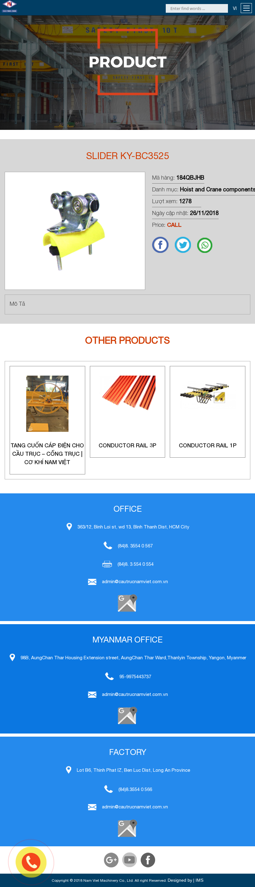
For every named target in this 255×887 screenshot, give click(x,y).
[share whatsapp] (208, 251)
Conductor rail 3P (127, 445)
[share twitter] (186, 251)
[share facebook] (163, 251)
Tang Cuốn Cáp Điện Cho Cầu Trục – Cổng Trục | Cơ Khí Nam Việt (47, 453)
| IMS (198, 880)
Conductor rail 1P (208, 445)
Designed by (180, 880)
